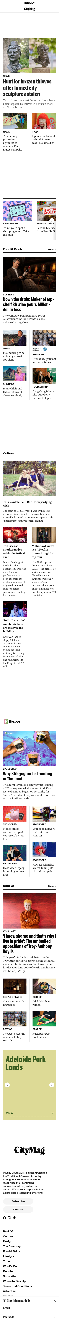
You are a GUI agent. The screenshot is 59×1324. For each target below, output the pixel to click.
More (51, 249)
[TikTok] (14, 1217)
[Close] (55, 1301)
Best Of (8, 1231)
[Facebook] (4, 1217)
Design (7, 1241)
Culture (8, 1236)
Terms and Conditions (17, 1286)
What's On (10, 1266)
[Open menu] (55, 9)
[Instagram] (9, 1217)
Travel (7, 1261)
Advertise (9, 1291)
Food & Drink (11, 1251)
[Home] (29, 3)
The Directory (12, 1246)
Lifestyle (8, 1256)
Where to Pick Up (14, 1281)
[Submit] (53, 1317)
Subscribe (18, 1201)
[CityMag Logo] (29, 9)
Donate (18, 1209)
